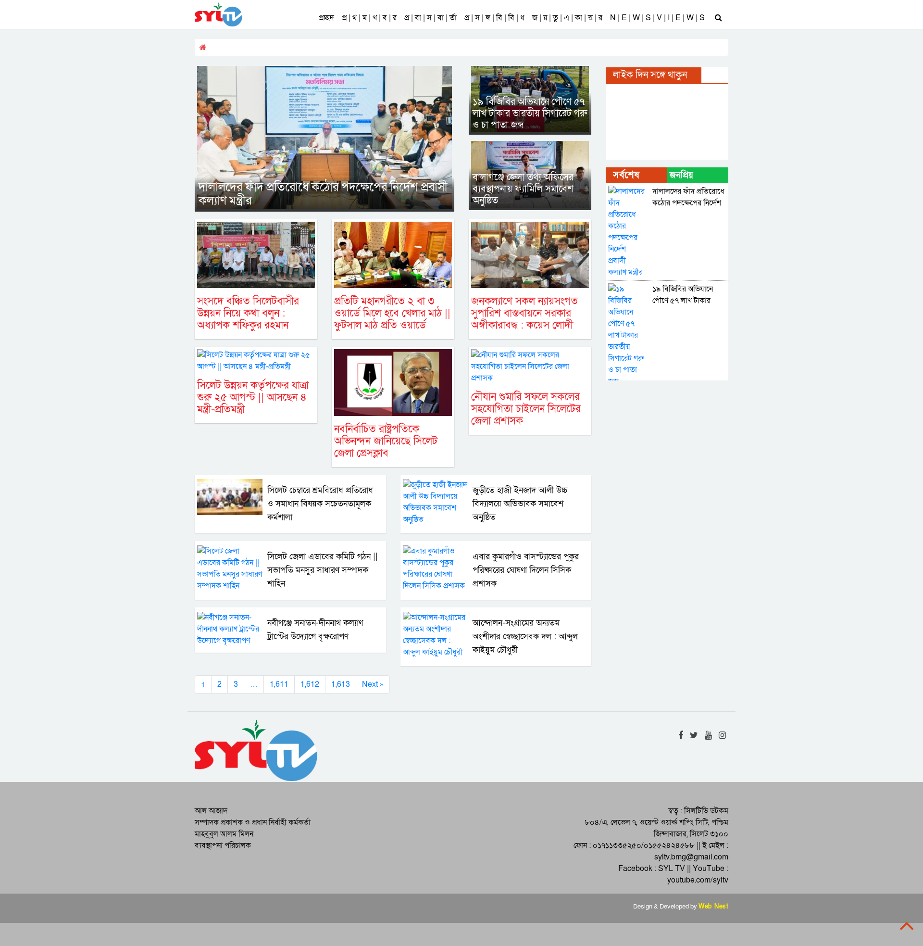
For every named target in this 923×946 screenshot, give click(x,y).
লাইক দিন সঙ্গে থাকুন (650, 75)
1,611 (279, 684)
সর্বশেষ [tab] (626, 175)
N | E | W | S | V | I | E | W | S (657, 18)
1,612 (309, 684)
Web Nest (713, 906)
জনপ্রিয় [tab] (681, 175)
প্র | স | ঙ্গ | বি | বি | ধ (494, 18)
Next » (373, 684)
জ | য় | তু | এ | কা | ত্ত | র (567, 18)
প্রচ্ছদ (326, 18)
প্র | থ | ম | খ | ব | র (369, 18)
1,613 (340, 684)
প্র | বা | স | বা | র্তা (430, 18)
